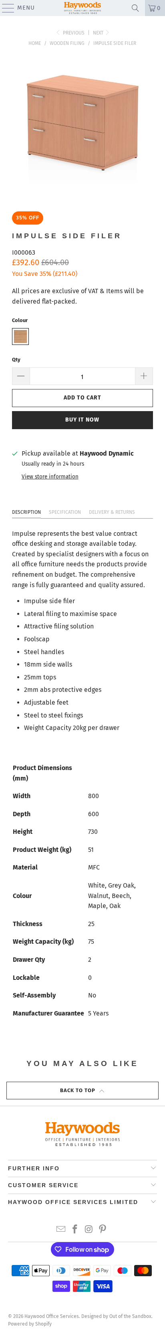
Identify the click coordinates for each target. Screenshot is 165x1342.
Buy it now (82, 419)
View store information (50, 476)
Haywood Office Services (51, 1316)
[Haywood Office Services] (82, 8)
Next (99, 33)
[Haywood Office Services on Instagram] (89, 1229)
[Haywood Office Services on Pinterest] (103, 1229)
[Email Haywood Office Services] (61, 1229)
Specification (65, 512)
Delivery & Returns (112, 512)
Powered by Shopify (30, 1324)
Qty (16, 360)
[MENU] (4, 8)
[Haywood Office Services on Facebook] (75, 1229)
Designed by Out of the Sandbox (116, 1316)
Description (26, 512)
